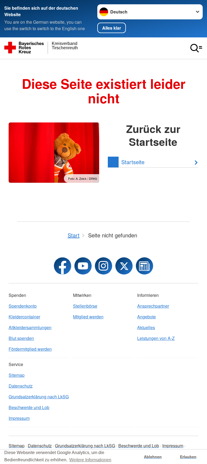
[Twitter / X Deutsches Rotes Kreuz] (124, 266)
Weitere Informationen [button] (90, 460)
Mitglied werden (88, 317)
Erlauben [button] (188, 457)
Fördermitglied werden (30, 349)
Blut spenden (21, 338)
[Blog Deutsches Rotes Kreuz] (144, 266)
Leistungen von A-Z (156, 338)
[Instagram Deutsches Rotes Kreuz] (103, 266)
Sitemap (17, 375)
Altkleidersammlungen (30, 327)
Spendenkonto (23, 306)
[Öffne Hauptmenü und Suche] (196, 48)
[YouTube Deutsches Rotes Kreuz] (83, 266)
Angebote (146, 317)
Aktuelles (146, 327)
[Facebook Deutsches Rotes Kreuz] (62, 266)
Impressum (19, 418)
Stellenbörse (85, 306)
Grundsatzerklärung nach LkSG (39, 396)
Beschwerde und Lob (29, 407)
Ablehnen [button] (153, 457)
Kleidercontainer (24, 317)
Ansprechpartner (153, 306)
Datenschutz (21, 386)
